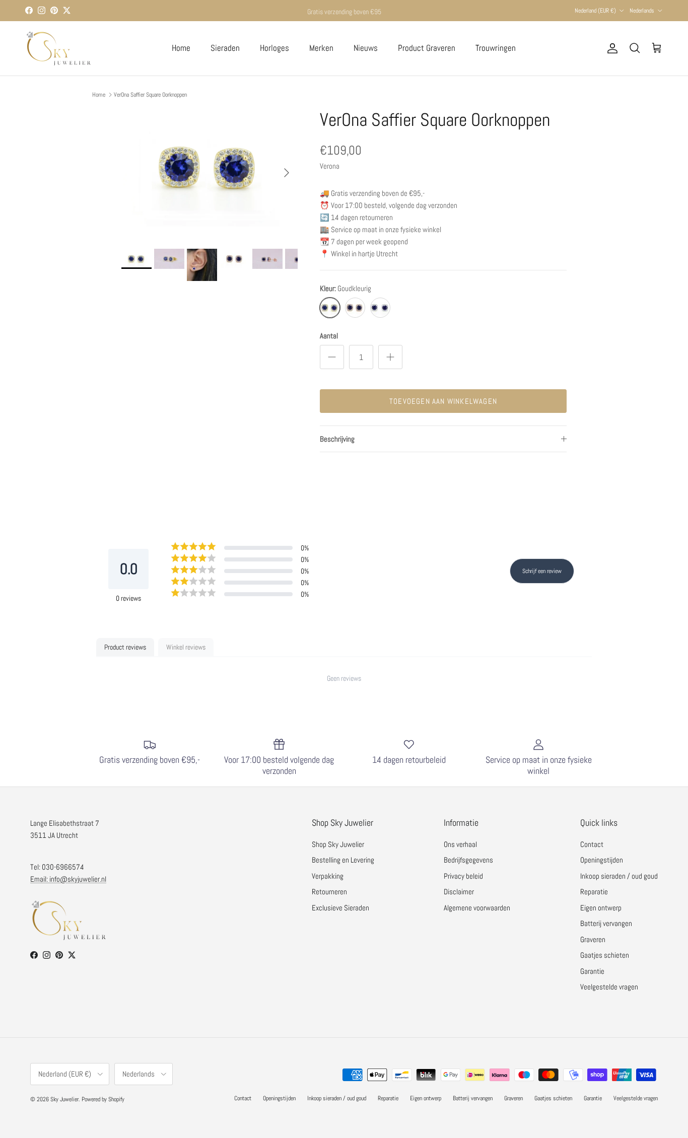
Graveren (592, 939)
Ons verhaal (460, 844)
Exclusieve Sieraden (340, 907)
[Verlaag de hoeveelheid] (332, 357)
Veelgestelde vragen (609, 986)
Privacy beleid (463, 876)
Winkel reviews (185, 647)
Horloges (274, 47)
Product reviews (125, 647)
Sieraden (225, 47)
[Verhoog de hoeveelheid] (390, 357)
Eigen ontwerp (601, 907)
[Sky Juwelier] (58, 48)
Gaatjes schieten (604, 955)
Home (181, 47)
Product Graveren (426, 47)
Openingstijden (601, 860)
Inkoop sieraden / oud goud (619, 876)
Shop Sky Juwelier (338, 844)
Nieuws (366, 47)
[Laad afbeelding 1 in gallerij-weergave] (209, 168)
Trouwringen (495, 47)
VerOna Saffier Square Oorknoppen (150, 95)
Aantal (329, 335)
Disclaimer (459, 891)
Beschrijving (337, 439)
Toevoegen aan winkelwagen (443, 401)
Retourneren (329, 891)
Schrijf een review (542, 571)
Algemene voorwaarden (477, 907)
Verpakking (327, 876)
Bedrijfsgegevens (468, 860)
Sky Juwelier (64, 1099)
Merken (321, 47)
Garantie (592, 971)
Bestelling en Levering (343, 860)
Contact (591, 844)
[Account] (610, 48)
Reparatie (594, 891)
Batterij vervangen (606, 923)
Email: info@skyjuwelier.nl (68, 879)
